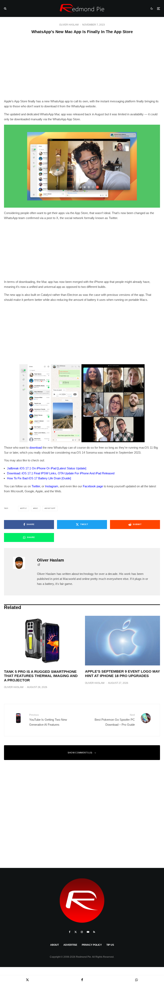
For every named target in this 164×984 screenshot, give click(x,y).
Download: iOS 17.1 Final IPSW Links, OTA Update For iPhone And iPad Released (60, 473)
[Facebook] (69, 932)
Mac (36, 508)
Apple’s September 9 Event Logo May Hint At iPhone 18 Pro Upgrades (122, 673)
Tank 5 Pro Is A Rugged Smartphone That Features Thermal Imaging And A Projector (41, 676)
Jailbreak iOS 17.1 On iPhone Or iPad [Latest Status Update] (46, 468)
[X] (75, 932)
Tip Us (110, 945)
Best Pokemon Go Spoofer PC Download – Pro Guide (115, 720)
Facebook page (93, 486)
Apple (24, 508)
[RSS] (94, 932)
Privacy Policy (92, 945)
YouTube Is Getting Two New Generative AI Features (48, 720)
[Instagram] (82, 932)
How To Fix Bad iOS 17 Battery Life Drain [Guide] (39, 478)
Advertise (70, 945)
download (35, 447)
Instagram (51, 486)
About (54, 945)
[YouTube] (88, 932)
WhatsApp (50, 508)
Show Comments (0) (80, 752)
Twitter (36, 486)
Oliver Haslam (69, 24)
